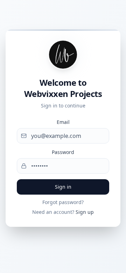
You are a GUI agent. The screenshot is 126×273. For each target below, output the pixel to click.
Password (63, 152)
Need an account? (63, 212)
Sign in (63, 186)
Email (63, 122)
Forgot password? (63, 202)
